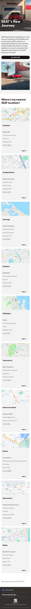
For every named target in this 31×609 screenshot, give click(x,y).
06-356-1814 (6, 424)
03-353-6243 (7, 380)
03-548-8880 (7, 471)
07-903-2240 (7, 286)
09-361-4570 (7, 192)
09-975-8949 (7, 145)
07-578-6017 (7, 239)
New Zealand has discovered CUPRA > (13, 581)
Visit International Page (9, 594)
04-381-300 (6, 333)
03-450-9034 (7, 518)
